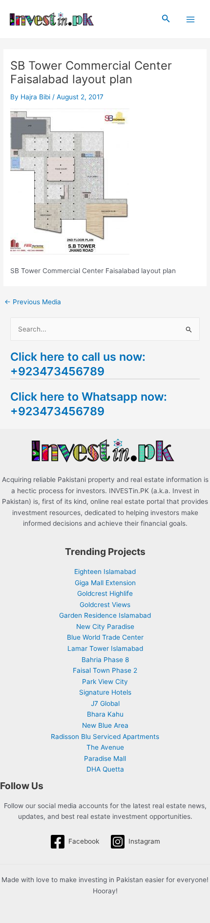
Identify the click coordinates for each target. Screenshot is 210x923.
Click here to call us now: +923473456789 (78, 364)
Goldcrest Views (105, 605)
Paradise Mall (105, 758)
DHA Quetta (105, 769)
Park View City (105, 681)
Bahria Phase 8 (105, 660)
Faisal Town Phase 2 (105, 670)
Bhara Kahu (105, 714)
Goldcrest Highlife (105, 593)
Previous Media (32, 302)
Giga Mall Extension (105, 583)
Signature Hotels (105, 692)
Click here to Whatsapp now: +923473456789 (88, 403)
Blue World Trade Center (105, 637)
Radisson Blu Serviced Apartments (105, 736)
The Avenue (105, 747)
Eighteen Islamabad (105, 571)
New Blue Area (105, 725)
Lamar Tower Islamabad (105, 648)
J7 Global (105, 703)
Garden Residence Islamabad (105, 615)
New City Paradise (105, 626)
